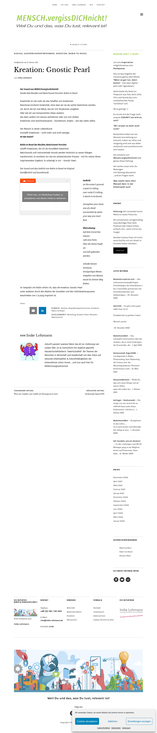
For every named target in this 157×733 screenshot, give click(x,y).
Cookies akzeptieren (87, 721)
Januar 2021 (118, 493)
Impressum (126, 728)
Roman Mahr (125, 556)
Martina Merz (125, 548)
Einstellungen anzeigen (139, 721)
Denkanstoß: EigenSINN (94, 392)
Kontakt (101, 5)
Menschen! (72, 620)
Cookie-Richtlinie (103, 728)
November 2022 (120, 477)
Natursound (57, 317)
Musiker (93, 314)
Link (51, 626)
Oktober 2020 (119, 501)
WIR (91, 5)
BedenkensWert (74, 612)
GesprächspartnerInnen (39, 53)
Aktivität (71, 608)
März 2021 (118, 485)
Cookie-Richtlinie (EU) (103, 620)
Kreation (61, 53)
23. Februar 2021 (32, 62)
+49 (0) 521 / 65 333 (51, 611)
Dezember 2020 (120, 497)
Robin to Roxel (78, 53)
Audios (18, 53)
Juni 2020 (118, 509)
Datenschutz (116, 728)
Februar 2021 (119, 489)
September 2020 (121, 505)
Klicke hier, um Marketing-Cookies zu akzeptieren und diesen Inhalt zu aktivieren (45, 196)
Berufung (71, 314)
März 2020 (118, 517)
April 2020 (118, 513)
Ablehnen (112, 721)
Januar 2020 (119, 521)
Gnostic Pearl (83, 314)
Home (54, 5)
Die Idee (64, 5)
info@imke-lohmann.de (51, 620)
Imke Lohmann (79, 5)
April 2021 (117, 481)
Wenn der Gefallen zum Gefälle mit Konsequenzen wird (36, 392)
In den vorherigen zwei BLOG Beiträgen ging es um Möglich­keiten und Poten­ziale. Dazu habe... (127, 447)
